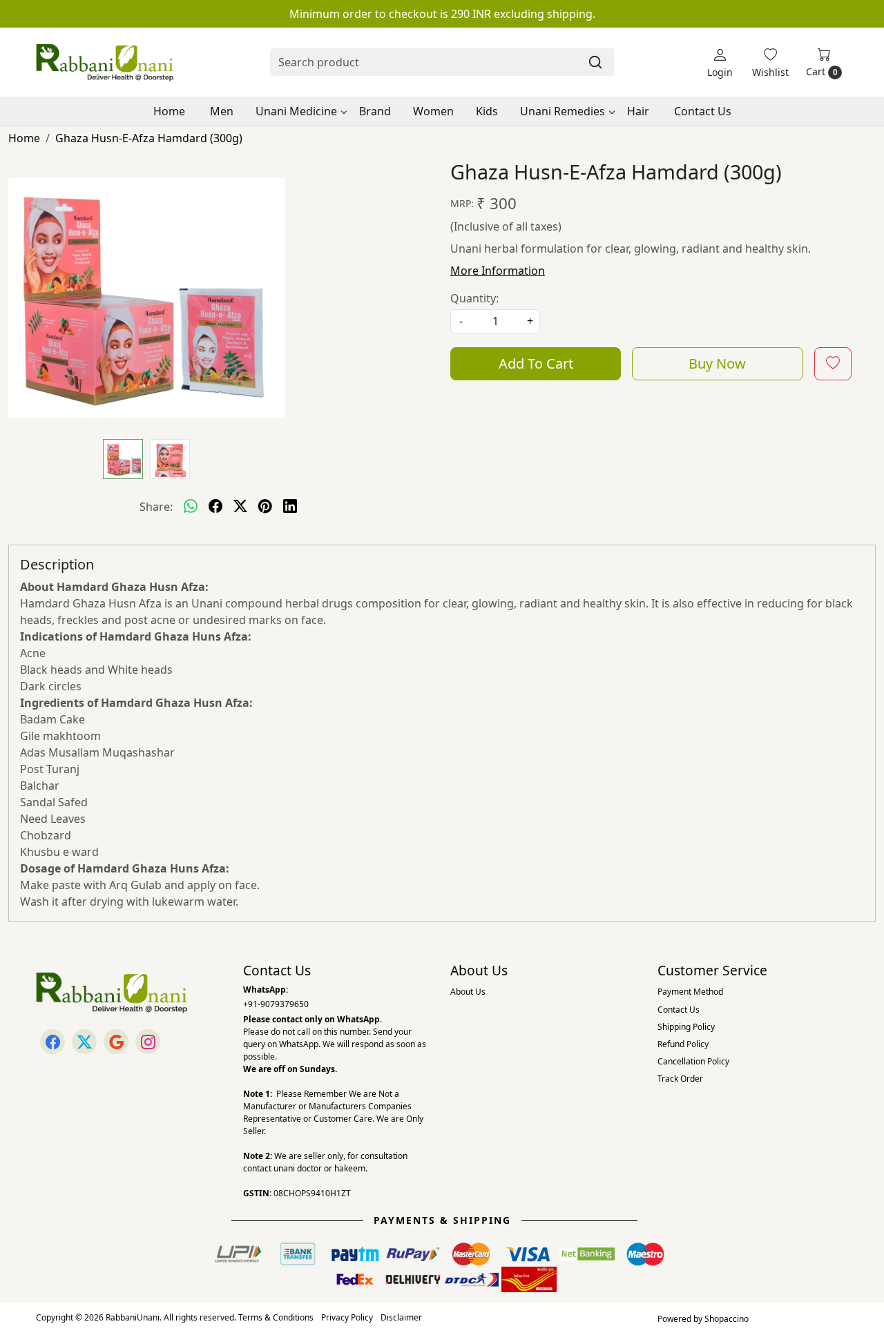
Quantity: (474, 298)
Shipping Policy (686, 1027)
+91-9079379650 (276, 1004)
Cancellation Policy (693, 1061)
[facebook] (215, 507)
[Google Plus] (116, 1041)
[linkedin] (290, 507)
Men (221, 111)
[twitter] (240, 507)
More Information (497, 270)
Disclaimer (401, 1317)
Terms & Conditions (276, 1317)
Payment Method (690, 991)
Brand (375, 111)
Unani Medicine (296, 111)
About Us (468, 991)
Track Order (680, 1078)
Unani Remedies (562, 111)
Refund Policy (683, 1044)
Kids (487, 111)
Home (169, 111)
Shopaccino (726, 1319)
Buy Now (717, 363)
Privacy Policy (347, 1317)
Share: (156, 506)
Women (433, 111)
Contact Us (702, 111)
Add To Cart (536, 363)
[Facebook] (52, 1041)
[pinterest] (265, 507)
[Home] (105, 62)
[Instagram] (148, 1041)
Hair (638, 111)
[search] (595, 62)
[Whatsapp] (190, 507)
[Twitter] (84, 1041)
